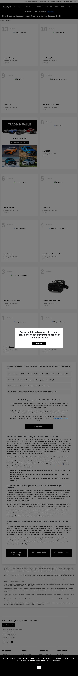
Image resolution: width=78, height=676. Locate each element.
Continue (39, 343)
